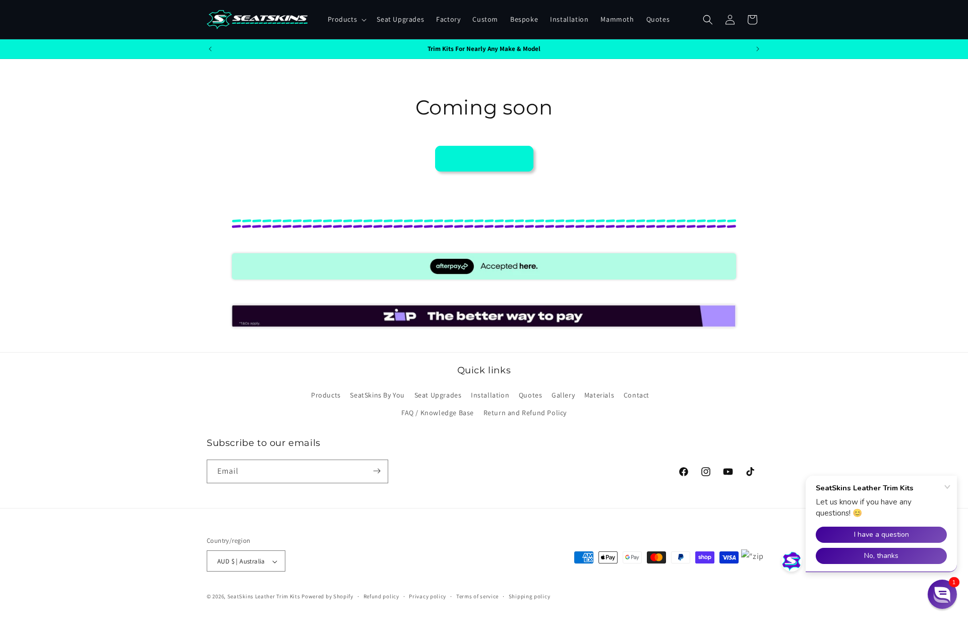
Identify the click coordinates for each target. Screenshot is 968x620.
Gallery (563, 395)
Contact (636, 395)
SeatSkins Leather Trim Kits (263, 596)
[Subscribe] (377, 471)
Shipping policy (530, 596)
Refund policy (381, 596)
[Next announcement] (758, 49)
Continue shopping (484, 158)
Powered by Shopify (327, 596)
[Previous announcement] (210, 49)
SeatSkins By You (377, 395)
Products (326, 395)
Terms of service (477, 596)
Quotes (530, 395)
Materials (599, 395)
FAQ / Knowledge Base (437, 413)
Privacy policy (427, 596)
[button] (346, 19)
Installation (490, 395)
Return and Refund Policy (525, 413)
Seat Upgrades (438, 395)
